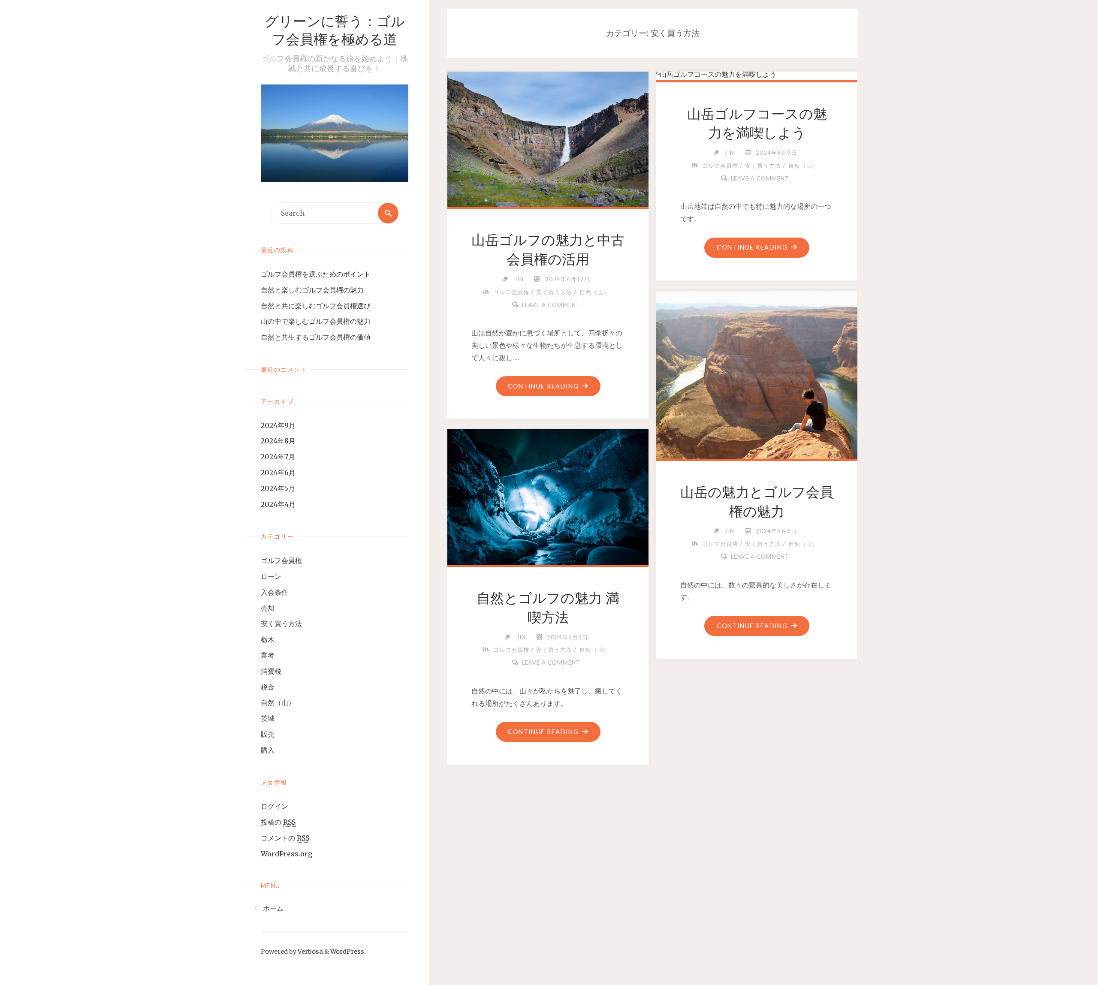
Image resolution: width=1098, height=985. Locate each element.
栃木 (267, 639)
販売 (267, 734)
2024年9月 (278, 425)
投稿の (278, 822)
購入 (267, 750)
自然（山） (278, 702)
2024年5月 (278, 488)
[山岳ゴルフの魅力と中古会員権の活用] (548, 137)
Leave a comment (551, 304)
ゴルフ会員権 (281, 560)
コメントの (285, 838)
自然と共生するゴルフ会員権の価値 (316, 337)
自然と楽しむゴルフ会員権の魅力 (312, 290)
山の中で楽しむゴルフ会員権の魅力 (316, 321)
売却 (267, 608)
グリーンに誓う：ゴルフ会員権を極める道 (335, 32)
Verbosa (309, 951)
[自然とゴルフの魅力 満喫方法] (548, 495)
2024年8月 (278, 441)
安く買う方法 (281, 623)
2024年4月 (278, 504)
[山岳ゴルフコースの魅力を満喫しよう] (757, 74)
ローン (271, 576)
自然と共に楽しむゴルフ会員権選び (316, 305)
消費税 (271, 671)
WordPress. (348, 951)
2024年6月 (278, 472)
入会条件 (274, 592)
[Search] (388, 213)
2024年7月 (278, 456)
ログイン (274, 806)
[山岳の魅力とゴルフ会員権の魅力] (757, 391)
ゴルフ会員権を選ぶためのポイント (316, 274)
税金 (267, 687)
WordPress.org (286, 853)
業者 (267, 655)
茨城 (267, 718)
